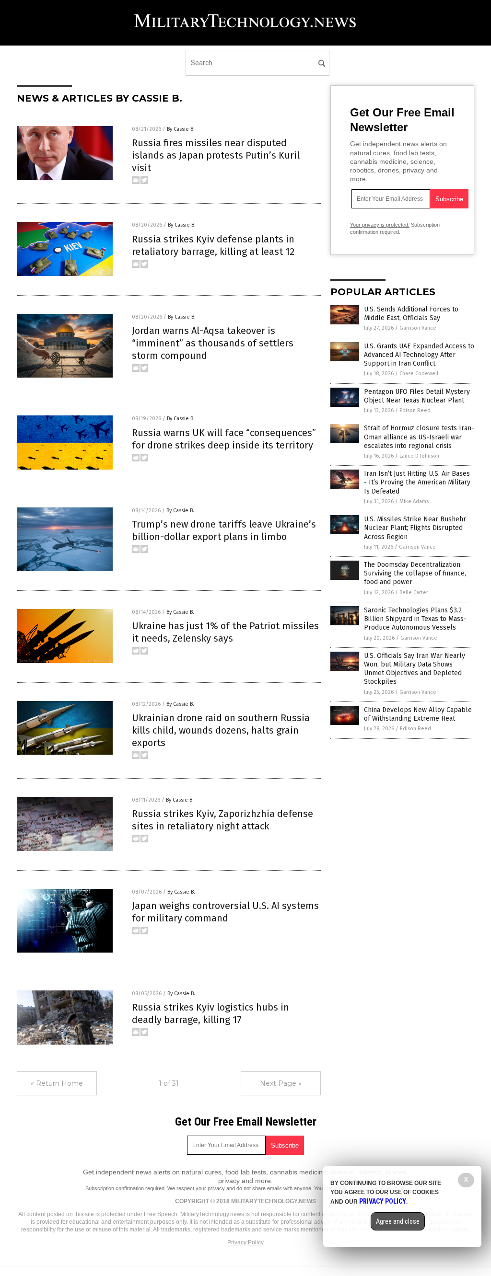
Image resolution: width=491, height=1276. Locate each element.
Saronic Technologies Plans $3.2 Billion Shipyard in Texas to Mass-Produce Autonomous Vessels (415, 619)
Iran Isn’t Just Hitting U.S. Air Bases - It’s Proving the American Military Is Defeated (417, 482)
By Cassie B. (181, 129)
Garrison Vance (417, 328)
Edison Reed (415, 410)
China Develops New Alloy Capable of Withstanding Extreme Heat (418, 714)
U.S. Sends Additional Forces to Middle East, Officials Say (411, 313)
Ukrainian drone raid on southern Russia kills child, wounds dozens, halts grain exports (221, 730)
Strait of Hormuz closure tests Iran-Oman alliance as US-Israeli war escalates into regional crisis (419, 436)
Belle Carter (413, 592)
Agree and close (398, 1221)
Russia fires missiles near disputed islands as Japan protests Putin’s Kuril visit (216, 155)
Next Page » (281, 1083)
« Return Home (57, 1083)
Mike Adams (414, 501)
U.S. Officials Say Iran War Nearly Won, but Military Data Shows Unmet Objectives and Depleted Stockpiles (414, 669)
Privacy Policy (245, 1242)
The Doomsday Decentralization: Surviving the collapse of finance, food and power (415, 573)
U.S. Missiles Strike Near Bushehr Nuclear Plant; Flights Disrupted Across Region (415, 527)
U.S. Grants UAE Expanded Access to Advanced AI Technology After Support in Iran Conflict (419, 355)
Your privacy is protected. (379, 225)
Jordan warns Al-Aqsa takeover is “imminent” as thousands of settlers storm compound (212, 343)
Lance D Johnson (419, 456)
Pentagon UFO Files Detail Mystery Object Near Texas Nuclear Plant (417, 396)
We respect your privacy (196, 1188)
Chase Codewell (418, 373)
